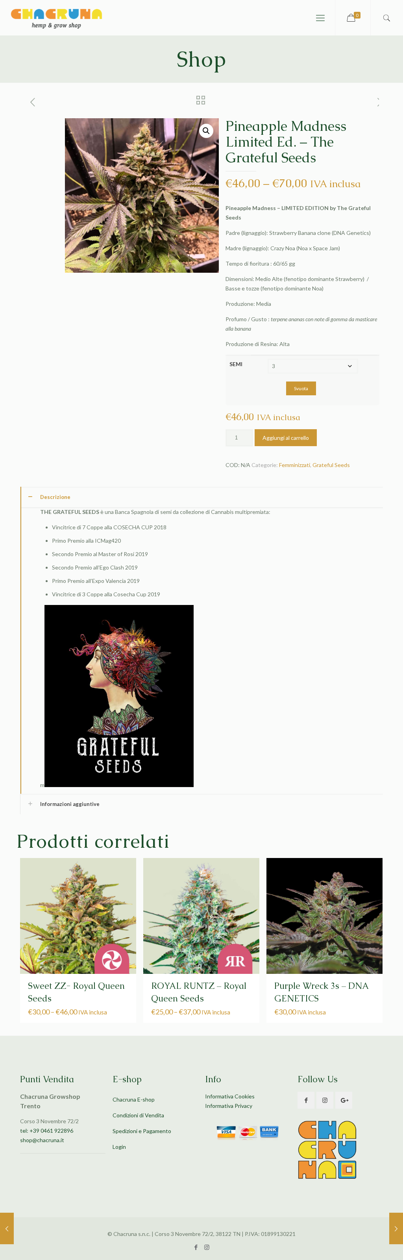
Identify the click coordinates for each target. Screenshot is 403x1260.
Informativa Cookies (230, 1096)
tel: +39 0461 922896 (46, 1130)
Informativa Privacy (228, 1105)
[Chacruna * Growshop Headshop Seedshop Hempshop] (56, 17)
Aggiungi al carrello (286, 437)
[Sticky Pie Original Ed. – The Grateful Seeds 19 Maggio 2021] (396, 1228)
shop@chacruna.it (42, 1140)
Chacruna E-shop (134, 1099)
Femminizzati (294, 465)
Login (119, 1146)
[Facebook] (196, 1247)
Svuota (301, 388)
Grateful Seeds (331, 465)
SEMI (235, 364)
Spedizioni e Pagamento (142, 1131)
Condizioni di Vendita (138, 1115)
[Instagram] (207, 1247)
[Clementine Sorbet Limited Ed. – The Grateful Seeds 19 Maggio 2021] (7, 1228)
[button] (206, 131)
